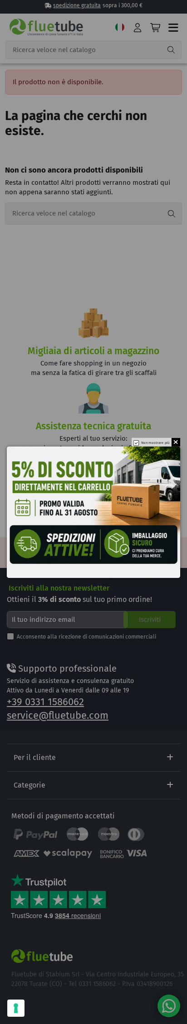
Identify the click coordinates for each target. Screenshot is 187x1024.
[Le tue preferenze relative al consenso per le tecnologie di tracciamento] (16, 1008)
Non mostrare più (155, 443)
